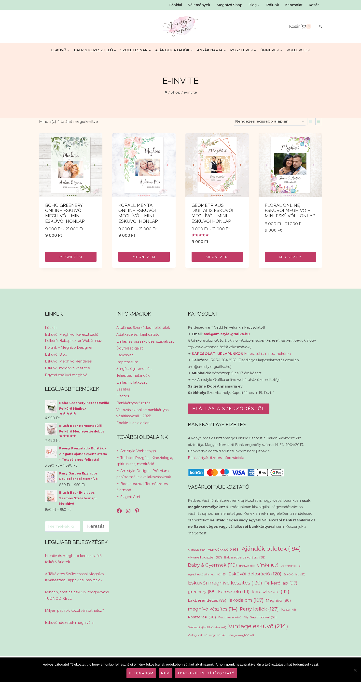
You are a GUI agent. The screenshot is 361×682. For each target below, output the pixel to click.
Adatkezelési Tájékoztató (137, 334)
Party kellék (259, 609)
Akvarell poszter (205, 557)
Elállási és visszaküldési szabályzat (145, 341)
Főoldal (175, 5)
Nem (165, 673)
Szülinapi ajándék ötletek (207, 627)
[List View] (318, 121)
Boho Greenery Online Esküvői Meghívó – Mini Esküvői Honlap (65, 213)
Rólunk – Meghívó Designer (69, 347)
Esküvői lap (294, 574)
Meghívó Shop (229, 5)
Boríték (247, 565)
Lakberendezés (207, 600)
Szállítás (123, 389)
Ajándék (197, 549)
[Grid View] (310, 121)
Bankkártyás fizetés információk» (216, 458)
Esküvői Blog (56, 354)
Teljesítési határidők (133, 375)
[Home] (165, 92)
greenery (202, 591)
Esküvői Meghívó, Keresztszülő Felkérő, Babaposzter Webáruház (73, 337)
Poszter (288, 609)
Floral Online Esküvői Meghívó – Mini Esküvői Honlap (290, 210)
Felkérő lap (280, 583)
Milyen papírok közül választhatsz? (74, 610)
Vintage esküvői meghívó (207, 635)
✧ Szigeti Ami (128, 497)
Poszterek (202, 617)
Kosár (314, 5)
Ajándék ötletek (271, 548)
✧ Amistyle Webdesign (136, 451)
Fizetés (122, 396)
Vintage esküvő (258, 626)
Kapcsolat (294, 5)
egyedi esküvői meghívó (207, 574)
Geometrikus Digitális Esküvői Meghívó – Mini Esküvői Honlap (212, 213)
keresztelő (234, 591)
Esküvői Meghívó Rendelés (68, 361)
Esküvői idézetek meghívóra (69, 622)
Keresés (96, 526)
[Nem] (354, 670)
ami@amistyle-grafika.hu (227, 334)
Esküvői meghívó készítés (67, 368)
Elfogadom (141, 673)
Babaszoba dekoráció (244, 557)
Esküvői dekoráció (255, 574)
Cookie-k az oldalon (133, 423)
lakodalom (246, 600)
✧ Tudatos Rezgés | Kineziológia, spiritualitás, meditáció (144, 461)
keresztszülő (270, 591)
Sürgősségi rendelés (133, 368)
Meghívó (278, 600)
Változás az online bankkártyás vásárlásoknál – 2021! (142, 413)
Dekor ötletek (291, 565)
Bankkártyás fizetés (133, 403)
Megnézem (70, 257)
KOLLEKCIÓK (298, 50)
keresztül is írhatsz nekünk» (241, 353)
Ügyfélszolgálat (129, 348)
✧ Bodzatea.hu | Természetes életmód (142, 487)
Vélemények (199, 5)
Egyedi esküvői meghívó (66, 375)
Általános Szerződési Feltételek (143, 327)
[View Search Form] (318, 26)
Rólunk (272, 5)
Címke (267, 565)
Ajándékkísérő (223, 549)
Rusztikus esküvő (233, 617)
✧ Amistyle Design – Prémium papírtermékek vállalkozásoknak (143, 474)
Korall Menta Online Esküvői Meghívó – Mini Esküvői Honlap (138, 213)
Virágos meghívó (241, 635)
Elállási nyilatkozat (131, 382)
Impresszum (127, 362)
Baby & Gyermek (212, 565)
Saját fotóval (263, 617)
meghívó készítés (212, 609)
